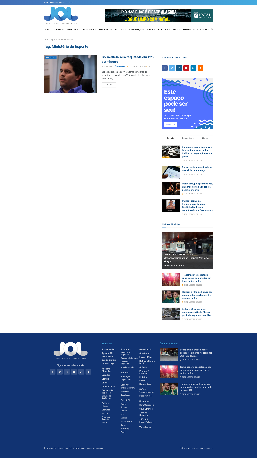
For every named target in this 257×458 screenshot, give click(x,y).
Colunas (202, 29)
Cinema (105, 406)
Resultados (125, 395)
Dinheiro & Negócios (125, 354)
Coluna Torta (108, 386)
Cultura (163, 29)
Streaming (125, 429)
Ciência (105, 379)
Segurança (135, 29)
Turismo (187, 29)
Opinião (143, 367)
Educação (125, 376)
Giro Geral (144, 353)
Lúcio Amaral (120, 66)
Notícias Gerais (127, 367)
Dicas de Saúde (146, 396)
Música (105, 413)
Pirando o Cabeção (144, 372)
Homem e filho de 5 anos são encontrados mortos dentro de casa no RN (197, 295)
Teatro (104, 423)
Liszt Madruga (108, 364)
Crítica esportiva (128, 388)
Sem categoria (146, 405)
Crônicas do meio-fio (108, 391)
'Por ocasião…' (109, 349)
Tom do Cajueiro (143, 414)
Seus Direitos (146, 409)
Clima (105, 383)
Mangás (124, 418)
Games (124, 411)
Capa (46, 29)
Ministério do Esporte (64, 39)
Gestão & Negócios (125, 363)
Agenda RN (72, 29)
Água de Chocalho (106, 370)
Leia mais (109, 85)
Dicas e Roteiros (146, 422)
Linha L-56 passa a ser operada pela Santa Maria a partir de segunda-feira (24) (196, 312)
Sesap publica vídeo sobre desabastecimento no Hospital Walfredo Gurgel (186, 258)
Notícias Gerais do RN (147, 362)
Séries (123, 425)
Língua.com (126, 380)
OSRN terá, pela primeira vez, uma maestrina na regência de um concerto (197, 186)
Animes (124, 407)
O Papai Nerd (126, 421)
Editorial (125, 372)
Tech (123, 432)
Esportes (104, 29)
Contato (70, 2)
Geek (175, 29)
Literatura (106, 410)
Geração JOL (145, 349)
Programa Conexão (106, 418)
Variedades (145, 427)
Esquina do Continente (106, 397)
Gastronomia (107, 356)
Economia (88, 29)
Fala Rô (142, 380)
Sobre (46, 2)
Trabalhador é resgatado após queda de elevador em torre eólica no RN (196, 278)
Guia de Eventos (109, 360)
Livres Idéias (145, 357)
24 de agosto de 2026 (175, 266)
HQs (122, 414)
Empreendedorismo (129, 358)
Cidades (57, 29)
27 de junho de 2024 (137, 66)
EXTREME (125, 391)
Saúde (149, 29)
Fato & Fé (125, 400)
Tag (51, 39)
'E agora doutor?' (146, 392)
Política (119, 29)
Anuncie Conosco (57, 2)
